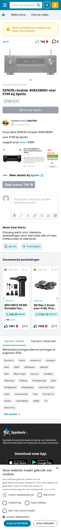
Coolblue (48, 373)
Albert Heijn (20, 373)
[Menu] (5, 5)
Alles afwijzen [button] (45, 523)
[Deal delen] (47, 5)
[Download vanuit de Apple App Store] (18, 462)
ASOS (7, 394)
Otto (35, 394)
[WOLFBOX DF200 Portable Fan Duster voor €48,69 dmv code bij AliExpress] (16, 298)
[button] (30, 517)
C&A (6, 373)
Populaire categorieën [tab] (43, 341)
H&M (16, 367)
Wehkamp (29, 367)
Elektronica (18, 15)
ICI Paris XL (48, 394)
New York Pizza (46, 387)
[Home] (3, 14)
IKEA (53, 380)
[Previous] (4, 298)
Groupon (50, 360)
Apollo (6, 41)
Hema (22, 360)
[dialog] (30, 497)
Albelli (36, 400)
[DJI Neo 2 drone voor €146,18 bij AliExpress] (45, 298)
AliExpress (8, 301)
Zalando (44, 367)
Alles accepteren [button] (17, 523)
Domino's (9, 360)
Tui (45, 400)
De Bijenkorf (10, 387)
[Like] (6, 326)
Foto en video (40, 15)
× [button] (57, 468)
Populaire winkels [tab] (14, 341)
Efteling (23, 380)
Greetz (7, 400)
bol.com (35, 373)
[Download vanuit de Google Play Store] (41, 462)
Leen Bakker (22, 400)
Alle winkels (10, 414)
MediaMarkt (28, 387)
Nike (6, 367)
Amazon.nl (35, 360)
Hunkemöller (21, 394)
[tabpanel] (30, 381)
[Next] (57, 298)
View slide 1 (30, 80)
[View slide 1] (30, 64)
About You (9, 407)
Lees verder (49, 489)
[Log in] (55, 5)
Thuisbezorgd (39, 380)
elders (23, 142)
